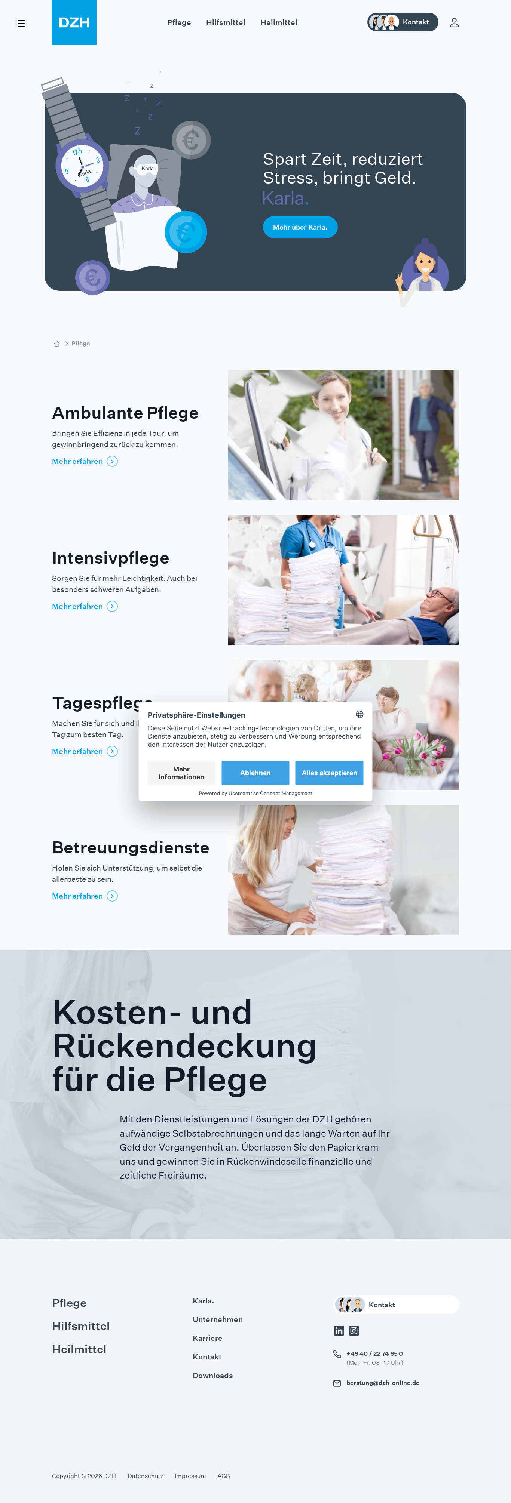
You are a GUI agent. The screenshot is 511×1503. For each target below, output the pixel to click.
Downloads (213, 1375)
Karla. (203, 1300)
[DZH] (74, 22)
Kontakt (207, 1356)
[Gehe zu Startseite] (57, 344)
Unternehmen (218, 1319)
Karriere (208, 1338)
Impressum (190, 1475)
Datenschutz (145, 1475)
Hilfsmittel (225, 22)
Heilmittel (278, 22)
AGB (223, 1475)
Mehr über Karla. (300, 227)
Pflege (179, 22)
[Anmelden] (454, 22)
